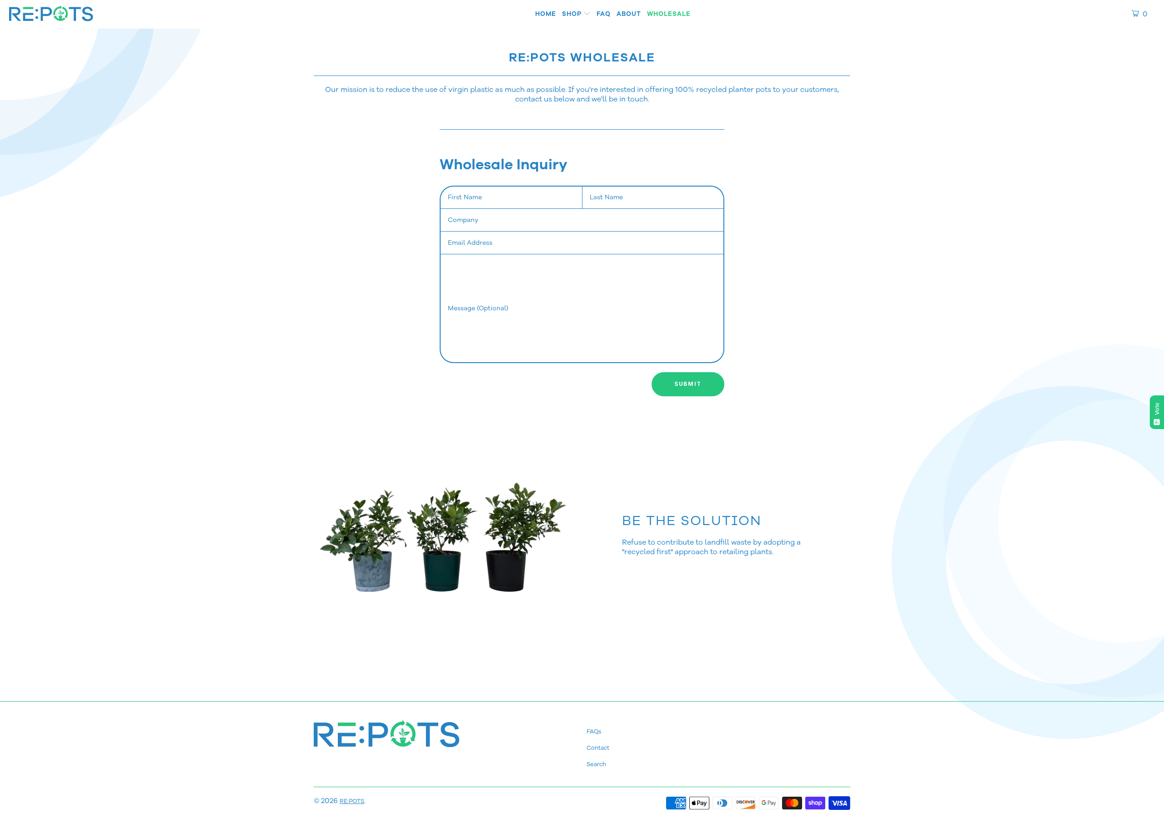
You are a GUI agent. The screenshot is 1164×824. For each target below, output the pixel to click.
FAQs (594, 732)
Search (596, 764)
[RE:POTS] (51, 14)
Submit (688, 383)
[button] (576, 14)
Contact (598, 748)
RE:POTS (352, 801)
